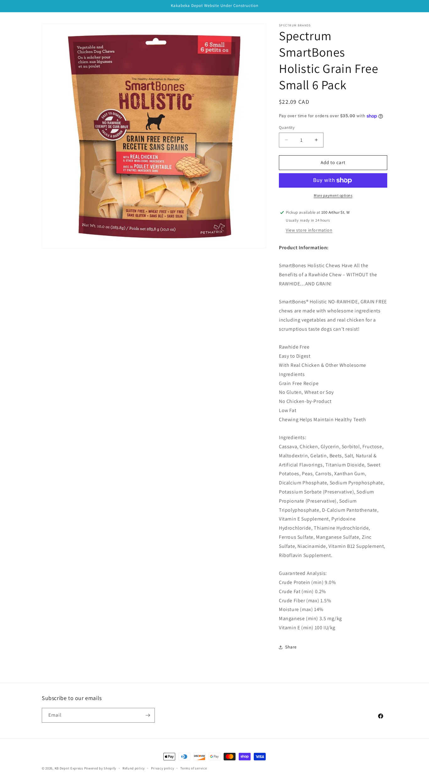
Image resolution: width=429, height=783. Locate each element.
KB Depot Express (69, 768)
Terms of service (193, 768)
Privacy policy (162, 768)
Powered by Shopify (100, 768)
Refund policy (133, 768)
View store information (309, 230)
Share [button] (291, 647)
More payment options (333, 195)
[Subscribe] (148, 715)
